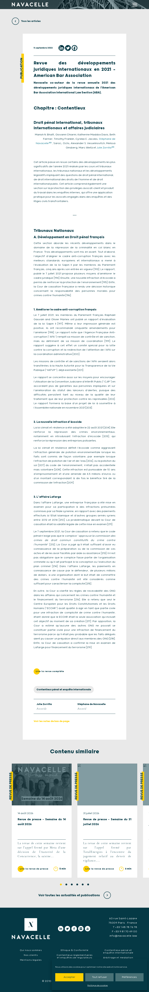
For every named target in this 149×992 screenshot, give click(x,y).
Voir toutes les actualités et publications (69, 895)
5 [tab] (82, 884)
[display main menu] (134, 4)
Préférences (129, 977)
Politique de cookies (97, 985)
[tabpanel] (42, 821)
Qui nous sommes (31, 950)
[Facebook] (74, 48)
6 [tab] (88, 884)
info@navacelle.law (123, 935)
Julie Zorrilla (104, 147)
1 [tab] (61, 884)
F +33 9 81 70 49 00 (124, 931)
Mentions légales (31, 960)
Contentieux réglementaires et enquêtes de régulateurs (74, 956)
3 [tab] (72, 884)
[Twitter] (68, 48)
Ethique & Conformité (74, 950)
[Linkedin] (61, 48)
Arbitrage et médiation (118, 957)
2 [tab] (66, 884)
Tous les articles (31, 21)
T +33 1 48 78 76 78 (125, 927)
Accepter (69, 977)
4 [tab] (77, 884)
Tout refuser (99, 977)
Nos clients (31, 955)
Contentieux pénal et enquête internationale (64, 689)
